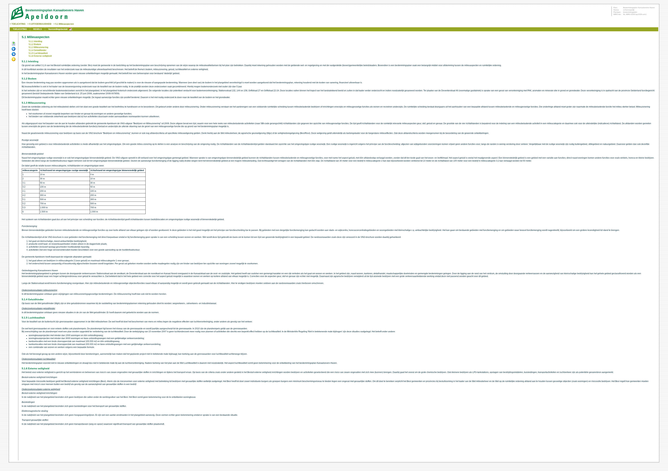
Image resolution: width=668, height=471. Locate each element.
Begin (13, 44)
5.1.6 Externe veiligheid (40, 56)
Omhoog (13, 59)
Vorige (13, 49)
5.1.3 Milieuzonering (38, 47)
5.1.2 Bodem (35, 44)
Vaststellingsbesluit (57, 29)
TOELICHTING (18, 24)
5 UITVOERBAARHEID (40, 24)
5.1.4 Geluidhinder (37, 50)
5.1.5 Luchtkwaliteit (38, 53)
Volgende (13, 54)
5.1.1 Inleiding (35, 41)
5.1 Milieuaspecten (64, 24)
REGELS (37, 29)
